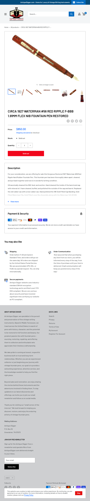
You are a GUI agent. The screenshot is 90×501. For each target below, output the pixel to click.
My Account (53, 330)
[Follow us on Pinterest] (18, 487)
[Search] (71, 14)
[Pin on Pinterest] (72, 121)
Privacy (51, 320)
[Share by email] (80, 121)
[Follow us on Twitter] (10, 487)
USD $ (8, 478)
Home (6, 27)
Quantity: (11, 145)
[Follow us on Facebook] (5, 487)
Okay (78, 493)
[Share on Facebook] (68, 121)
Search (51, 316)
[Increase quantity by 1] (30, 145)
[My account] (79, 14)
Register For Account (57, 334)
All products (15, 27)
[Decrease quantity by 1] (18, 145)
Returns (52, 323)
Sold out (26, 153)
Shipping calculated (23, 133)
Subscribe (80, 2)
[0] (83, 14)
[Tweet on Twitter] (76, 121)
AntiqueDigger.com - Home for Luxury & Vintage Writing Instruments (45, 2)
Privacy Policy (28, 495)
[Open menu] (5, 14)
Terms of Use (54, 327)
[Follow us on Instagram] (14, 487)
